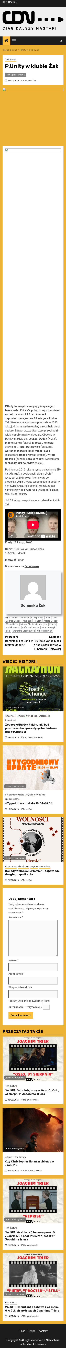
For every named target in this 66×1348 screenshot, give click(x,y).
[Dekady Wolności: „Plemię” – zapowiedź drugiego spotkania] (33, 839)
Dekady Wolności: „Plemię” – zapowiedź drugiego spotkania (32, 872)
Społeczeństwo (12, 799)
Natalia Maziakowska (33, 737)
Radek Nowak (13, 627)
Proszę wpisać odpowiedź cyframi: (29, 1000)
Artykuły (21, 716)
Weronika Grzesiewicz (24, 631)
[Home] (6, 40)
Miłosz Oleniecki (28, 624)
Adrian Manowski (20, 617)
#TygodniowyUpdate (14, 795)
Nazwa (13, 960)
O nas (22, 1331)
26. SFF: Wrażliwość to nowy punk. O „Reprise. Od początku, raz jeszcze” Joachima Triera (30, 1236)
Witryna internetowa (20, 987)
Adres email (16, 973)
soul (8, 631)
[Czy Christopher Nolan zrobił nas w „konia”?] (33, 1130)
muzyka (43, 624)
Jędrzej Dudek (13, 621)
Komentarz (15, 917)
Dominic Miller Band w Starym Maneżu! (19, 641)
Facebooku (32, 566)
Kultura (13, 1086)
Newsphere (53, 1340)
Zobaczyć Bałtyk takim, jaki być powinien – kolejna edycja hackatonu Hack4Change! (31, 728)
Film (7, 1086)
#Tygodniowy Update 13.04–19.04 (29, 803)
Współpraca (44, 716)
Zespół (32, 1331)
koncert (37, 621)
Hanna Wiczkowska (32, 1171)
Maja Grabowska (31, 1100)
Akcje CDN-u (11, 866)
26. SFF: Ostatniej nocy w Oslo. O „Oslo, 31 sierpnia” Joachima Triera (32, 1092)
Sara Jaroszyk (48, 627)
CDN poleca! (10, 59)
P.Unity (52, 624)
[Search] (61, 40)
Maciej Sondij (50, 621)
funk (48, 617)
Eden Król (27, 809)
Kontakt (43, 1331)
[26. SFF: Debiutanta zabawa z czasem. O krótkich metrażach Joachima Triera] (33, 1275)
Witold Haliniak (44, 631)
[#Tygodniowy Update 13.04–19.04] (33, 767)
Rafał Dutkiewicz (30, 627)
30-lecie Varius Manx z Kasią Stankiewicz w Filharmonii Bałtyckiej (47, 643)
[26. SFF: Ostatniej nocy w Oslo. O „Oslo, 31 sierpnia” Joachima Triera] (33, 1059)
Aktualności (10, 716)
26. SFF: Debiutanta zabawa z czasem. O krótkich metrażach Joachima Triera (32, 1308)
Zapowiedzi (10, 720)
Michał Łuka (12, 624)
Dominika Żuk (29, 81)
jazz (55, 617)
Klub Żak (27, 621)
